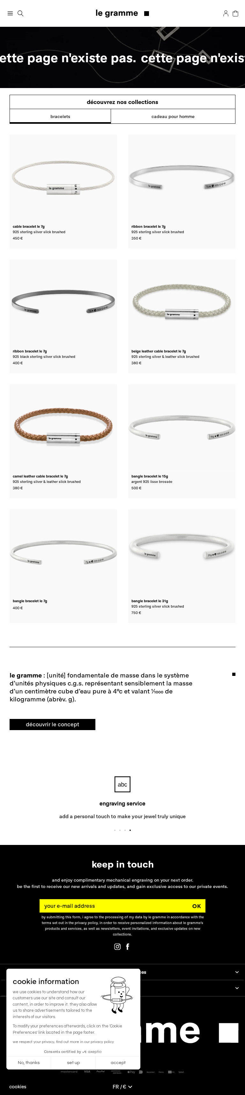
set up (73, 1063)
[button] (18, 1086)
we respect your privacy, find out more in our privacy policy (63, 1042)
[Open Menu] (10, 13)
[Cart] (235, 13)
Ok (196, 906)
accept (118, 1063)
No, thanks (29, 1063)
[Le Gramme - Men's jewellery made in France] (122, 13)
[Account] (226, 13)
